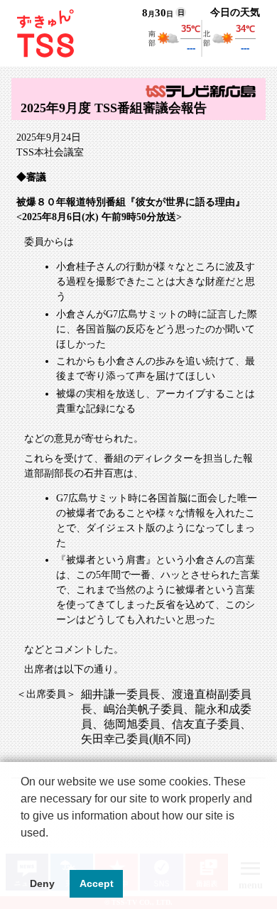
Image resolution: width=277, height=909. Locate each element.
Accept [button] (97, 883)
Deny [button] (42, 883)
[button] (23, 851)
